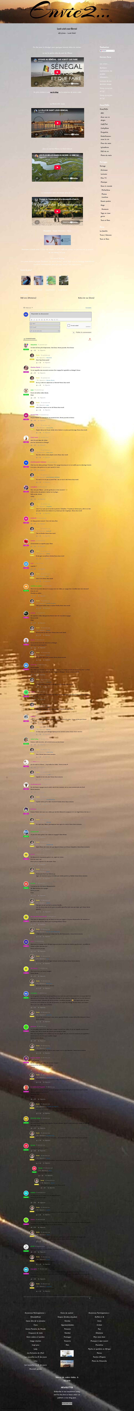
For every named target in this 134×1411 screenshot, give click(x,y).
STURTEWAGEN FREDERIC (39, 462)
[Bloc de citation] (47, 320)
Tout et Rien (105, 220)
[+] (57, 319)
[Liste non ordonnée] (44, 320)
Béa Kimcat (34, 968)
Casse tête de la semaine (35, 1321)
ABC (102, 113)
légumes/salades (67, 1325)
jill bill (32, 1246)
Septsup (33, 716)
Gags (103, 205)
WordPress (21, 1408)
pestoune (33, 1026)
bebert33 (33, 809)
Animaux (104, 170)
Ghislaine (99, 1333)
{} (54, 319)
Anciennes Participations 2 (99, 1313)
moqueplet (34, 1269)
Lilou (35, 1361)
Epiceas (48, 1158)
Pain (67, 1345)
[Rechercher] (111, 21)
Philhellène (106, 190)
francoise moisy (50, 1135)
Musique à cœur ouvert (99, 1341)
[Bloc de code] (49, 320)
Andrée (48, 553)
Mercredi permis (35, 1369)
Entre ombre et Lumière (36, 1337)
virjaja (33, 691)
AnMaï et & (99, 1317)
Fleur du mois (106, 143)
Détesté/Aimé (35, 1317)
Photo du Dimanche (99, 1361)
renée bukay (34, 739)
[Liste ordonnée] (42, 320)
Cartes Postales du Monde (36, 1329)
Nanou (99, 1353)
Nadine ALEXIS (35, 1058)
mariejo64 (49, 1015)
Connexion (88, 308)
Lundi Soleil (72, 33)
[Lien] (52, 320)
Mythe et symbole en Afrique (99, 1349)
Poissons (67, 1329)
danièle (33, 883)
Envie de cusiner (67, 1313)
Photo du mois (106, 155)
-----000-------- (35, 761)
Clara (36, 1325)
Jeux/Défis (104, 109)
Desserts (67, 1341)
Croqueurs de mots (35, 1333)
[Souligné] (36, 320)
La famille (103, 231)
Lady (35, 1349)
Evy (99, 1329)
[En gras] (31, 320)
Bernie (33, 640)
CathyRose (34, 487)
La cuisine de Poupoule (38, 1087)
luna (32, 563)
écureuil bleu (49, 427)
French (104, 50)
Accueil (23, 9)
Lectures (104, 174)
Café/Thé (104, 124)
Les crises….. (104, 64)
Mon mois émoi (99, 1337)
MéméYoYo (34, 344)
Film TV (104, 178)
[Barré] (39, 320)
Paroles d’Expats (99, 1357)
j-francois (34, 664)
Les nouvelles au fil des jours (35, 1357)
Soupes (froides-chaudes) (67, 1317)
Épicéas (53, 1183)
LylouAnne (105, 147)
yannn (33, 854)
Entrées (67, 1321)
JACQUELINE (35, 831)
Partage (103, 166)
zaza (32, 390)
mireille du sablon (51, 603)
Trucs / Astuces (105, 235)
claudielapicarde (36, 784)
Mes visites (105, 9)
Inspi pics (35, 1345)
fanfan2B (33, 518)
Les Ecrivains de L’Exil (35, 1353)
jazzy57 (33, 613)
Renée (38, 355)
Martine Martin (50, 380)
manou (33, 1219)
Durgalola (104, 132)
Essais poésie (106, 201)
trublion (33, 1192)
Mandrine (99, 1345)
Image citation (35, 1341)
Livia (32, 941)
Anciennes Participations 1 (35, 1313)
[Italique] (34, 320)
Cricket (99, 1325)
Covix (99, 1321)
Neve (3, 1408)
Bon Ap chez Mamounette (38, 916)
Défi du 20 (105, 151)
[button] (41, 9)
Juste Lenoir (34, 437)
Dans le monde (106, 186)
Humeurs (105, 209)
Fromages (67, 1337)
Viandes (67, 1333)
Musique (104, 182)
